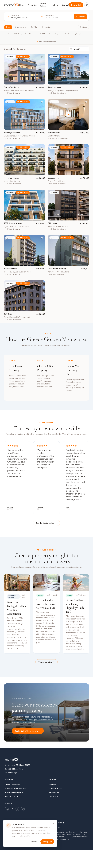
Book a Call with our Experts (26, 731)
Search (82, 17)
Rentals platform (11, 796)
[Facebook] (12, 809)
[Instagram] (17, 809)
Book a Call (76, 5)
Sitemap (61, 822)
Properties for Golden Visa (15, 788)
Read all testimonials (45, 523)
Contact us (53, 796)
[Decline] (54, 823)
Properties (32, 5)
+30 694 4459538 (15, 769)
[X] (23, 809)
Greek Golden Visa (12, 784)
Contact (65, 5)
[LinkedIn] (7, 809)
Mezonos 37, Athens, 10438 (19, 765)
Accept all (47, 842)
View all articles (45, 662)
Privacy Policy (26, 836)
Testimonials (54, 792)
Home (21, 5)
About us (52, 784)
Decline (34, 842)
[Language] (86, 4)
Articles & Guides (44, 5)
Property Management (14, 792)
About (55, 5)
